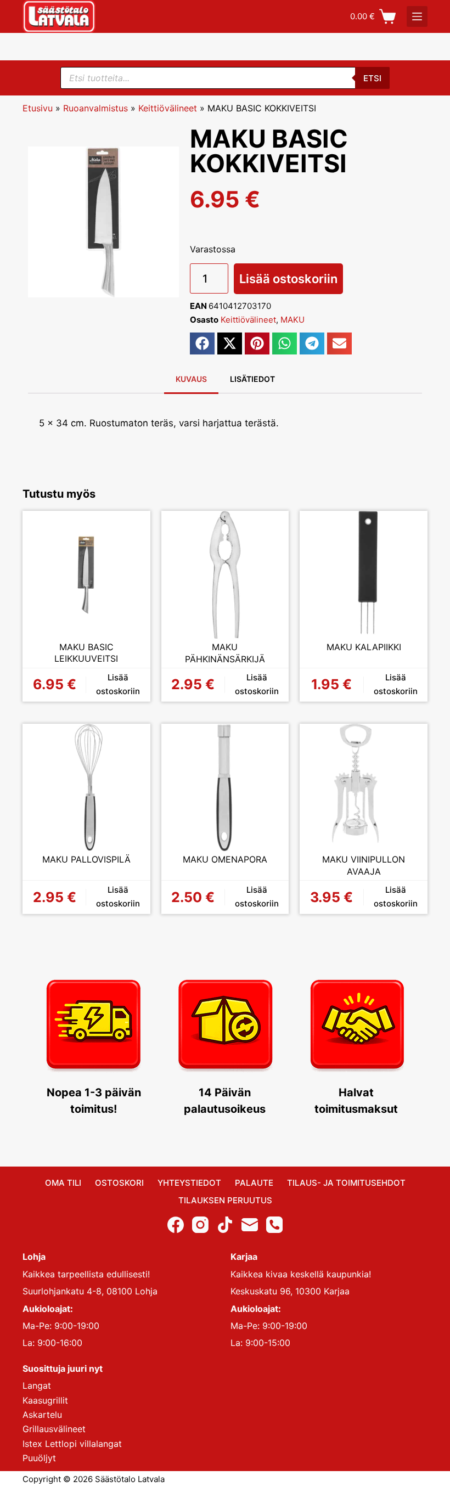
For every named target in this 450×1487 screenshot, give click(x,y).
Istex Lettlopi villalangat (72, 1443)
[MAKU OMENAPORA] (225, 788)
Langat (36, 1385)
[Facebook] (175, 1224)
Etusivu (37, 108)
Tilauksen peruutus (225, 1200)
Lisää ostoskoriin (288, 279)
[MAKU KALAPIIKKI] (364, 575)
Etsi (372, 78)
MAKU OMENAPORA (225, 859)
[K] (417, 16)
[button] (202, 343)
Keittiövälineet (167, 108)
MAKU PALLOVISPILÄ (86, 859)
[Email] (249, 1224)
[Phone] (274, 1224)
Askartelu (42, 1414)
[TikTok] (225, 1224)
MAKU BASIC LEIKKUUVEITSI (86, 652)
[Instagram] (200, 1224)
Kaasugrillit (45, 1400)
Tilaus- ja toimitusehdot (346, 1183)
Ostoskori (119, 1183)
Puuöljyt (39, 1457)
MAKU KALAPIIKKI (364, 646)
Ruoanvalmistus (95, 108)
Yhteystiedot (189, 1183)
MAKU (292, 319)
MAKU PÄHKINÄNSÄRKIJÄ (225, 652)
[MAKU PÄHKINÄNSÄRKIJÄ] (225, 575)
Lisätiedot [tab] (252, 379)
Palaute (254, 1183)
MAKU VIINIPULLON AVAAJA (363, 865)
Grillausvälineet (54, 1428)
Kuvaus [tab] (191, 379)
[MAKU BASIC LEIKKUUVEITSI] (86, 575)
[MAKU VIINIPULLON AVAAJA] (364, 788)
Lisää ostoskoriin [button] (118, 684)
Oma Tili (63, 1183)
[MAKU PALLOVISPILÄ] (86, 788)
